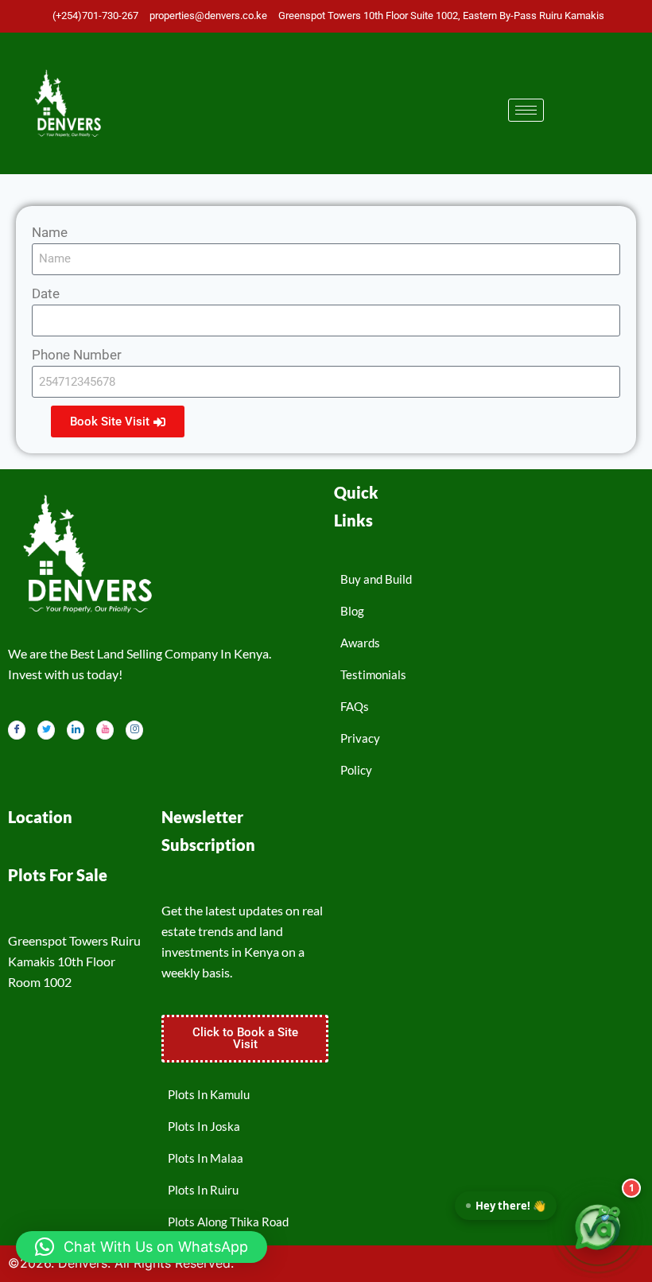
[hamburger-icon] (526, 110)
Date (46, 293)
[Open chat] (598, 1228)
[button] (141, 1247)
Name (50, 232)
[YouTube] (105, 730)
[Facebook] (16, 730)
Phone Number (77, 355)
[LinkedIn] (75, 730)
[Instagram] (134, 730)
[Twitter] (46, 730)
